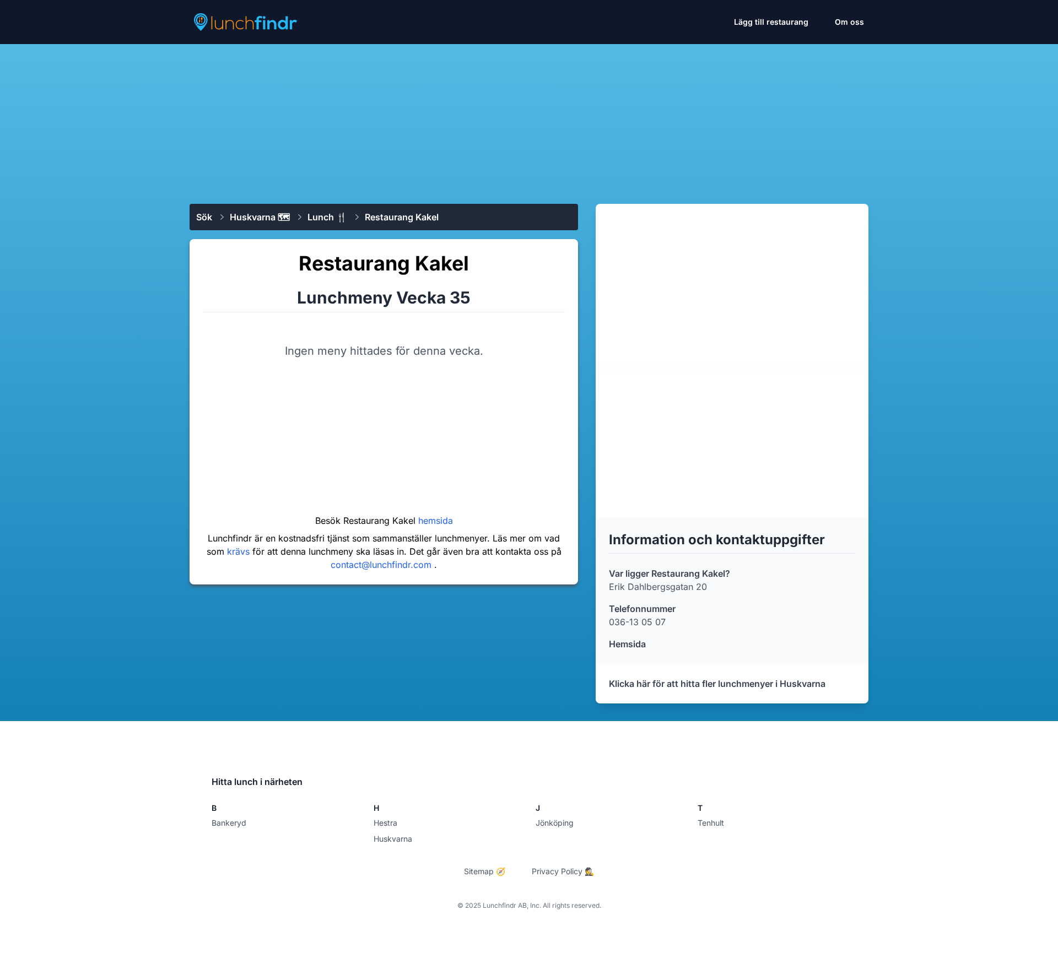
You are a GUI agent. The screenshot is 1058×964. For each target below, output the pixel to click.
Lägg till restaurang (771, 21)
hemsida (435, 520)
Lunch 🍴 (327, 217)
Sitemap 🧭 (484, 871)
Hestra (385, 822)
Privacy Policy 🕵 (563, 871)
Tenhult (711, 822)
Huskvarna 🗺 (260, 217)
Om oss (849, 21)
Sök (204, 217)
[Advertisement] (529, 119)
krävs (239, 551)
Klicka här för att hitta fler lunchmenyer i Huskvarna (717, 683)
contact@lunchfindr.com (382, 564)
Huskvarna (393, 838)
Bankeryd (229, 822)
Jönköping (555, 822)
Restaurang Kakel (402, 217)
